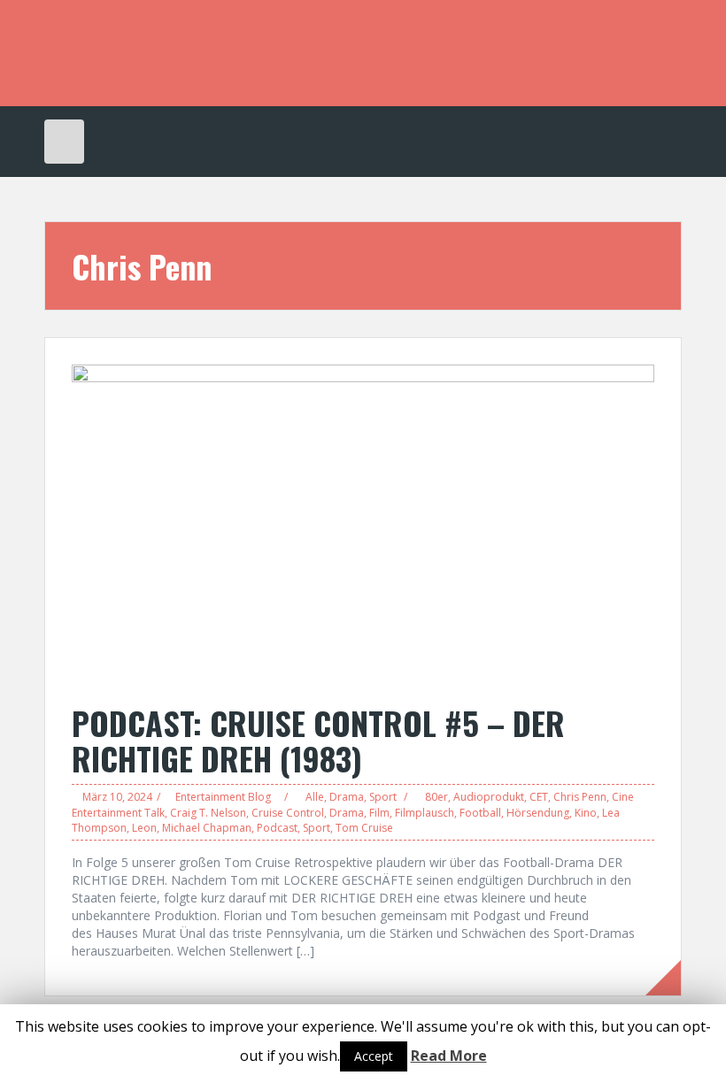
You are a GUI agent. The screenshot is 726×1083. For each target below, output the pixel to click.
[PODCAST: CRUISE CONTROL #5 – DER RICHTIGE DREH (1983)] (363, 525)
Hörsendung (537, 812)
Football (480, 812)
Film (379, 812)
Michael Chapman (206, 827)
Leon (144, 827)
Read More (449, 1055)
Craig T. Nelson (208, 812)
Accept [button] (373, 1056)
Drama (346, 796)
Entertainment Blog (223, 796)
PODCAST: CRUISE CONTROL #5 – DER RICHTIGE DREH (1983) (318, 740)
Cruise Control (287, 812)
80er (436, 796)
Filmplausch (424, 812)
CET (538, 796)
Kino (586, 812)
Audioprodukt (488, 796)
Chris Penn (579, 796)
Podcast (277, 827)
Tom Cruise (364, 827)
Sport (383, 796)
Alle (314, 796)
